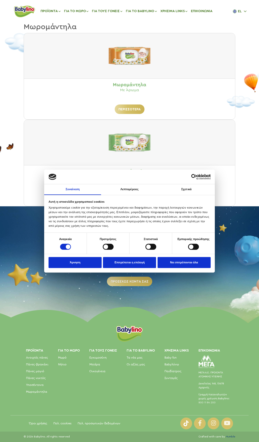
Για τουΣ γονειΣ (103, 350)
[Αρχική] (24, 11)
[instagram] (213, 423)
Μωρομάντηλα (36, 391)
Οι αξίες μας (136, 364)
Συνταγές (171, 378)
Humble (230, 436)
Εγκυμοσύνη (98, 357)
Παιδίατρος (172, 371)
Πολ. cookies (62, 423)
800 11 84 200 (207, 402)
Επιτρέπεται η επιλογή (130, 262)
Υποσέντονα (35, 384)
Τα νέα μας (135, 357)
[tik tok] (186, 423)
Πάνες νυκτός (36, 378)
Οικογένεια (97, 371)
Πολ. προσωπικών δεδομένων (99, 423)
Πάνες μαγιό (35, 371)
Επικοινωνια (202, 11)
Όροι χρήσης (38, 423)
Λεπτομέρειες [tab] (129, 189)
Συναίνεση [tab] (73, 189)
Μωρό (62, 357)
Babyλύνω (171, 364)
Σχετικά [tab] (186, 189)
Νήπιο (62, 364)
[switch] (108, 247)
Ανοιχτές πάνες (37, 357)
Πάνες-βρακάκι (37, 364)
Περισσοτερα (130, 109)
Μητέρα (94, 364)
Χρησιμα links (176, 350)
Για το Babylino (141, 350)
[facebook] (200, 423)
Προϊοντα (49, 11)
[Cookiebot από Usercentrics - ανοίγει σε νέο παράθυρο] (194, 177)
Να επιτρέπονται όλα (184, 262)
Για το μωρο (69, 350)
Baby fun (170, 357)
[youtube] (227, 423)
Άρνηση (75, 262)
